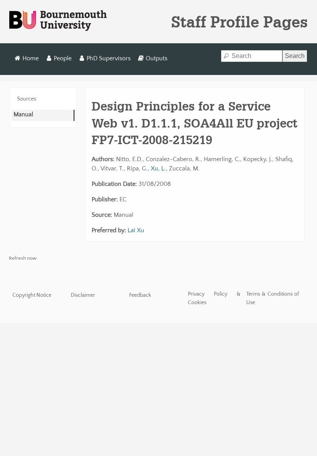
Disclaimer (83, 295)
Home (30, 58)
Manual (23, 114)
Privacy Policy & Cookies (214, 298)
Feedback (140, 295)
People (63, 58)
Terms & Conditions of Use (272, 298)
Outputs (156, 58)
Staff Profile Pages (239, 21)
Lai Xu (136, 230)
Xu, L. (158, 168)
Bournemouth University (58, 21)
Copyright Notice (31, 295)
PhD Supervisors (109, 58)
